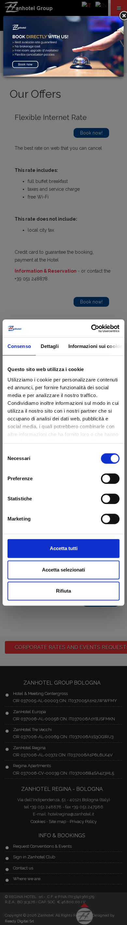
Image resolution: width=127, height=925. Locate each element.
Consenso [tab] (19, 346)
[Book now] (63, 45)
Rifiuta (63, 591)
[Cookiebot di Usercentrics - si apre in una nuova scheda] (91, 328)
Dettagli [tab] (50, 346)
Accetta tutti (64, 548)
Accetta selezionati (63, 569)
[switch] (110, 478)
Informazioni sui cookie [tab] (95, 346)
